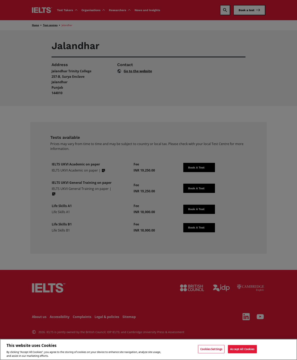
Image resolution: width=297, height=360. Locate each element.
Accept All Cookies (242, 349)
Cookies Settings (211, 349)
